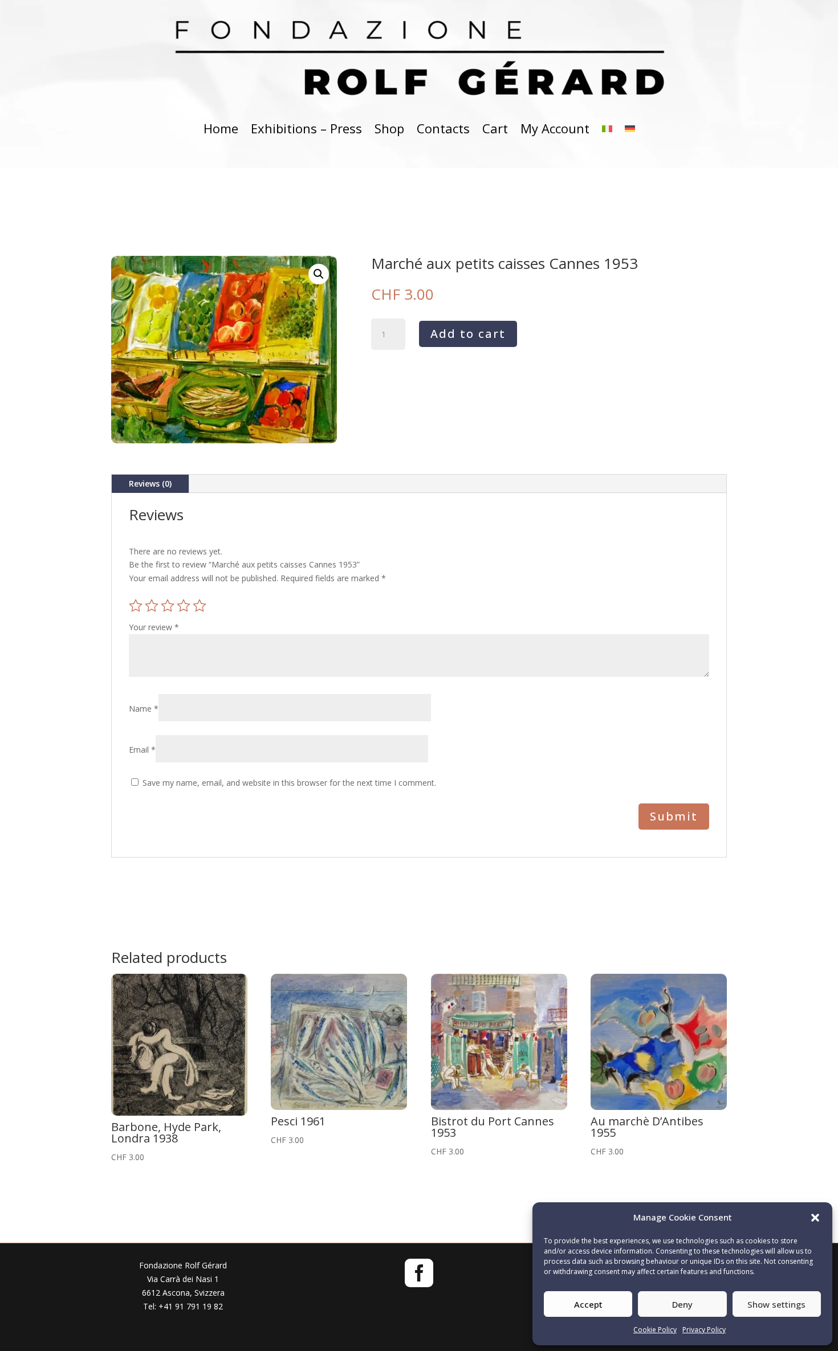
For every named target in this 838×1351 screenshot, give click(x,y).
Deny (682, 1304)
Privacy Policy (704, 1329)
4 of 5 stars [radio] (183, 606)
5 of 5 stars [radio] (199, 606)
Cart (495, 128)
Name (143, 708)
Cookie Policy (655, 1329)
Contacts (443, 128)
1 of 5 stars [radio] (136, 606)
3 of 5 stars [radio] (167, 606)
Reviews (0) (150, 483)
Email (142, 749)
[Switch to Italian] (607, 128)
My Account (554, 128)
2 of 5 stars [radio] (151, 606)
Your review (154, 627)
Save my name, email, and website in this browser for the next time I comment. (289, 782)
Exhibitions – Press (306, 128)
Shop (389, 128)
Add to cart (468, 333)
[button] (815, 1217)
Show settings (776, 1304)
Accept (588, 1304)
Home (221, 128)
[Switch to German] (630, 128)
